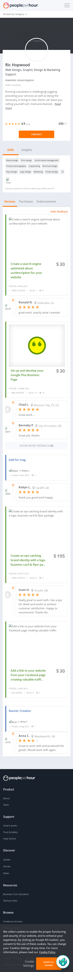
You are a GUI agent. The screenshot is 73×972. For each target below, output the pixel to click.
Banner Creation (20, 711)
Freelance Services (12, 921)
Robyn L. (26, 470)
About (6, 798)
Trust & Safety (10, 832)
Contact (36, 134)
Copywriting (34, 166)
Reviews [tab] (9, 201)
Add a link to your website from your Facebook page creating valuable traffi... (28, 675)
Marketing (38, 171)
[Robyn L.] (13, 470)
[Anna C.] (13, 721)
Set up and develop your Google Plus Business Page (27, 375)
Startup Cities (10, 900)
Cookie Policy (47, 952)
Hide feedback (59, 211)
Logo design (25, 171)
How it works (10, 825)
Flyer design (11, 171)
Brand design (12, 160)
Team (6, 804)
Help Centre (9, 838)
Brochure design (50, 166)
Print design (26, 160)
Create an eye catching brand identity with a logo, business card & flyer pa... (28, 560)
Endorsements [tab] (46, 201)
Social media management (47, 160)
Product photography (16, 166)
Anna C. (24, 721)
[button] (66, 5)
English (8, 85)
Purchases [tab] (26, 201)
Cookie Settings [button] (28, 964)
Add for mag (17, 460)
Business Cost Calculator (16, 894)
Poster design (52, 171)
